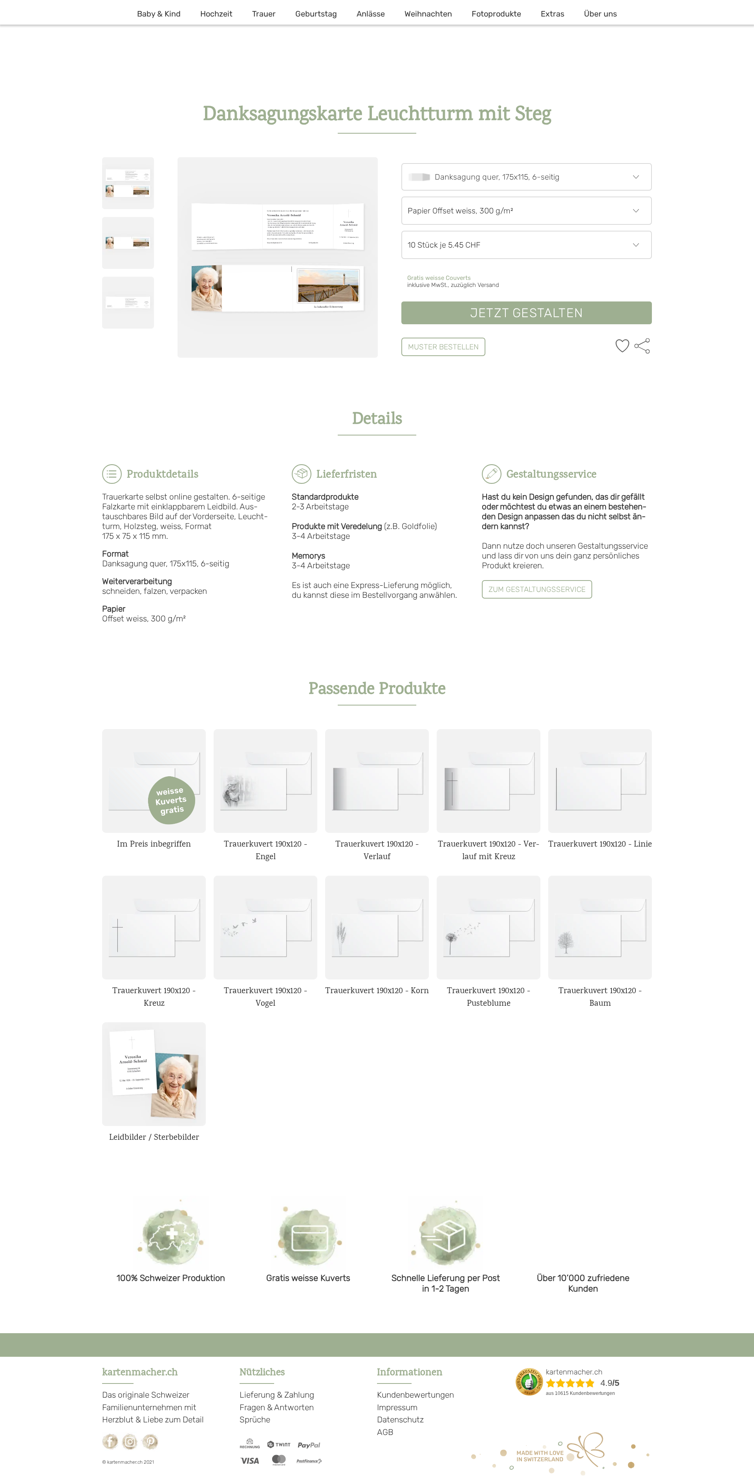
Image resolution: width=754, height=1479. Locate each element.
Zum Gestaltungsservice (537, 589)
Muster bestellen (443, 346)
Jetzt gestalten (526, 312)
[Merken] (622, 346)
